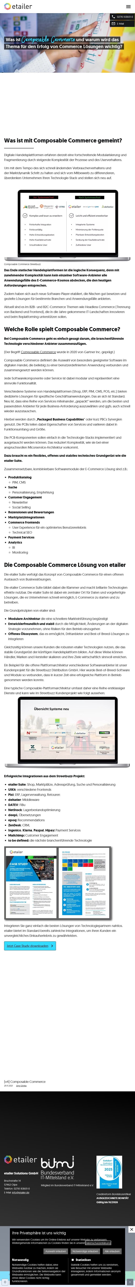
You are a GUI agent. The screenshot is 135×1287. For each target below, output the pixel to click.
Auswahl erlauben (55, 1251)
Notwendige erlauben (85, 1251)
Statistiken (83, 1260)
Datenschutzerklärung (98, 1242)
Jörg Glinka (21, 1085)
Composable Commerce (38, 352)
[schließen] (131, 1229)
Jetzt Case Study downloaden (27, 946)
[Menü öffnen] (128, 6)
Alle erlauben (112, 1251)
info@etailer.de (20, 1192)
